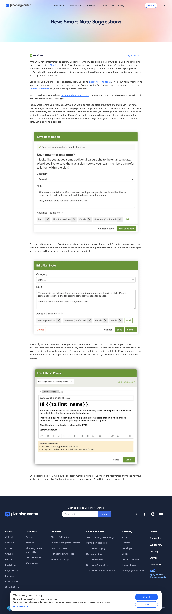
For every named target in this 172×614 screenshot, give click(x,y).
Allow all (146, 597)
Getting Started (34, 557)
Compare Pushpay (95, 548)
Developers (128, 548)
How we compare (95, 531)
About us (126, 537)
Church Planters (59, 548)
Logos (125, 553)
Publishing (10, 565)
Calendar (10, 537)
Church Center (12, 587)
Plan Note (55, 65)
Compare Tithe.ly (95, 554)
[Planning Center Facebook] (145, 514)
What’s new (108, 5)
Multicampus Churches (62, 553)
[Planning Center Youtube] (161, 514)
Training (30, 542)
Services (9, 576)
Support (30, 537)
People (8, 559)
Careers (126, 542)
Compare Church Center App (101, 570)
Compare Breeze (94, 559)
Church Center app (39, 88)
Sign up (151, 5)
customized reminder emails (75, 95)
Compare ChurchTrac (97, 565)
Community (32, 563)
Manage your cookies (133, 570)
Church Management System (65, 542)
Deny (146, 604)
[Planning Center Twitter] (137, 514)
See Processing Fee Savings (100, 537)
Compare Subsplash (96, 542)
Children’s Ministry (60, 537)
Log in (162, 5)
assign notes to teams (100, 81)
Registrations (12, 570)
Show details (19, 607)
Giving (8, 548)
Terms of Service (130, 559)
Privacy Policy (129, 565)
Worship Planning (60, 559)
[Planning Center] (18, 5)
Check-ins (10, 542)
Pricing (121, 5)
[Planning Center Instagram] (153, 514)
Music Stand (11, 581)
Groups (9, 553)
